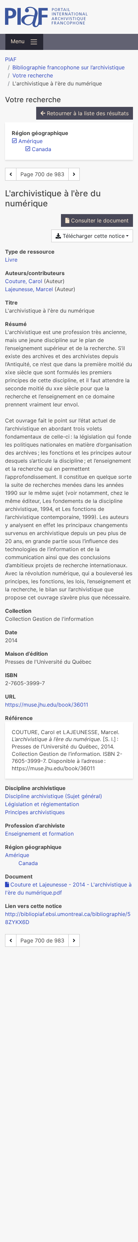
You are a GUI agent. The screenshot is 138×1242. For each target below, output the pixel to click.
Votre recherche (32, 75)
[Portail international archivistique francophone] (69, 17)
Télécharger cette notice (93, 236)
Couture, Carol (23, 281)
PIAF (10, 59)
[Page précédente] (10, 174)
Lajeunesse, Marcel (29, 289)
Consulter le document (99, 220)
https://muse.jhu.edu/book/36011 (46, 704)
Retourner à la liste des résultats (87, 113)
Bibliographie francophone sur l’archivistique (68, 67)
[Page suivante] (74, 174)
